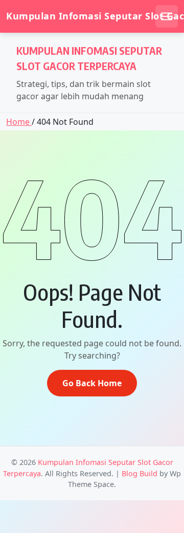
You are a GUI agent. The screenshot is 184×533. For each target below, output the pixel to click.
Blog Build (139, 473)
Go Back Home (92, 383)
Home (19, 121)
